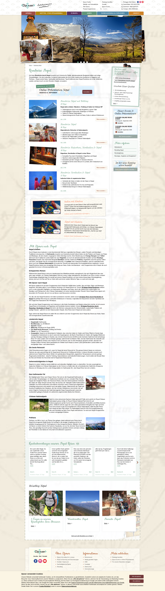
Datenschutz (88, 566)
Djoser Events (106, 6)
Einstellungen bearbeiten (136, 585)
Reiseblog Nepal (118, 150)
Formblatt (87, 564)
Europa (74, 13)
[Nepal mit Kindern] (47, 227)
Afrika (28, 13)
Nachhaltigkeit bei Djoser (64, 564)
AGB (86, 562)
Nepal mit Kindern (73, 222)
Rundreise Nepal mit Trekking (82, 104)
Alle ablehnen (136, 581)
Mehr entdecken (119, 554)
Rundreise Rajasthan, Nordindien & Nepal (81, 150)
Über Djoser (86, 6)
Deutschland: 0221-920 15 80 (131, 4)
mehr (31, 465)
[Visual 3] (84, 62)
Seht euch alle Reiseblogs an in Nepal (81, 536)
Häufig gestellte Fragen (91, 559)
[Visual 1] (77, 62)
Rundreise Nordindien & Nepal (75, 175)
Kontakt (104, 4)
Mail (40, 556)
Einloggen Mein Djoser (129, 2)
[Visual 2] (80, 62)
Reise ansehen (101, 119)
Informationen (90, 554)
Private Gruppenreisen (89, 9)
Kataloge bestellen (107, 2)
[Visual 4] (87, 62)
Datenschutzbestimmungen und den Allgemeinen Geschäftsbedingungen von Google (97, 582)
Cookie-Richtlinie (45, 586)
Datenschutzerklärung (69, 586)
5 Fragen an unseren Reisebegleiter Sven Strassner (45, 520)
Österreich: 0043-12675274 (130, 6)
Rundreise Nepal (74, 127)
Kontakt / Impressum (63, 562)
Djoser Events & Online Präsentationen (123, 559)
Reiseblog (60, 566)
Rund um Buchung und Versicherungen (68, 559)
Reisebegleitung (118, 153)
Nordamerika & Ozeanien (113, 13)
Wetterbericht (118, 147)
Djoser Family (87, 2)
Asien (89, 13)
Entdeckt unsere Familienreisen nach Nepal (76, 214)
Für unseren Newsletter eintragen (121, 562)
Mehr (114, 103)
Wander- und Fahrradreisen (90, 4)
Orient (136, 13)
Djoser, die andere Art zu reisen (65, 557)
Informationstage (89, 569)
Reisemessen (88, 557)
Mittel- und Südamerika (51, 13)
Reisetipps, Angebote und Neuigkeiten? (125, 156)
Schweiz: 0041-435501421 (130, 9)
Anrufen (35, 556)
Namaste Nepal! (112, 519)
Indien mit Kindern (73, 201)
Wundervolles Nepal (78, 519)
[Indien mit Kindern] (47, 207)
